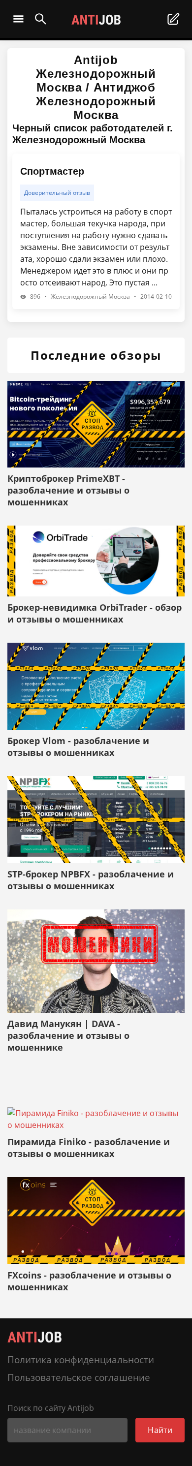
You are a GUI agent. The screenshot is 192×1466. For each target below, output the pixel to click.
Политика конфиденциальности (80, 1359)
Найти (160, 1430)
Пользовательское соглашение (78, 1377)
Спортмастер (52, 171)
